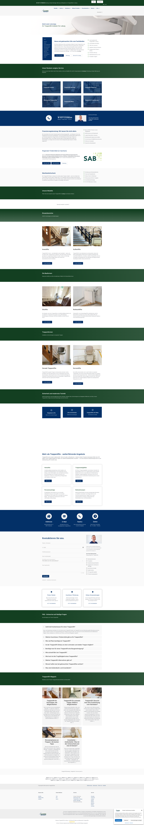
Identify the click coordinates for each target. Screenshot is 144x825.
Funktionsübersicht (46, 54)
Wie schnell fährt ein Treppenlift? (56, 652)
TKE (56, 796)
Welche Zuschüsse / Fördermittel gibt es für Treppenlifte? (64, 637)
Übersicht (45, 41)
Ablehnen (126, 820)
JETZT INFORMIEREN (51, 603)
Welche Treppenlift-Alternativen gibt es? (58, 660)
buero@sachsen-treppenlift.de (64, 525)
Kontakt (104, 785)
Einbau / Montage (76, 800)
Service (45, 43)
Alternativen (45, 55)
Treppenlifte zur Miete (77, 799)
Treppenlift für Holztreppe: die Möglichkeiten (52, 702)
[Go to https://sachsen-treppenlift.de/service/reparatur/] (92, 87)
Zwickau (92, 806)
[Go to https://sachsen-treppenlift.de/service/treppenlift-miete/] (72, 101)
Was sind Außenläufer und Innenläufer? (58, 668)
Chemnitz (93, 797)
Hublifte (39, 799)
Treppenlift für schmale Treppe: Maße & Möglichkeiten (72, 702)
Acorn (57, 799)
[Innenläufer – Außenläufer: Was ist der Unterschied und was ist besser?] (72, 732)
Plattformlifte (40, 797)
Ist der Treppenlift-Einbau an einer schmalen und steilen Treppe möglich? (69, 645)
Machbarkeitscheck (47, 47)
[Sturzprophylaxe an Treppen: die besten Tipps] (51, 732)
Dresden (92, 796)
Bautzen (92, 803)
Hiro (57, 797)
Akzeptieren (118, 820)
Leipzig (92, 799)
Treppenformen (46, 52)
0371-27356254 (66, 117)
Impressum (131, 822)
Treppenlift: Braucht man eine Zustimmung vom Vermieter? (92, 702)
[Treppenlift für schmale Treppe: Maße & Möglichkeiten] (72, 692)
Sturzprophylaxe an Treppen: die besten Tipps (52, 742)
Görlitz (92, 800)
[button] (141, 810)
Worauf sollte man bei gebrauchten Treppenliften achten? (64, 664)
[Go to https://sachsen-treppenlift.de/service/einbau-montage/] (51, 87)
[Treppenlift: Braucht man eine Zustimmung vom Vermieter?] (92, 692)
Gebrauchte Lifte (76, 797)
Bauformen (45, 51)
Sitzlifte (39, 796)
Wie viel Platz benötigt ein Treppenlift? (57, 641)
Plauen (92, 804)
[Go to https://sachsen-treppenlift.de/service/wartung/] (72, 87)
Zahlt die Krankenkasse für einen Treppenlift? (60, 627)
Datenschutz (127, 822)
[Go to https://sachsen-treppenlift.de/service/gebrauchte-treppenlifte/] (51, 101)
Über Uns (100, 785)
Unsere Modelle (46, 48)
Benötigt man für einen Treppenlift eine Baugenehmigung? (64, 648)
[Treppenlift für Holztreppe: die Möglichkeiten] (51, 692)
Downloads (99, 12)
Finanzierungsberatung (47, 44)
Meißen (92, 801)
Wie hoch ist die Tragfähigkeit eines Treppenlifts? (61, 656)
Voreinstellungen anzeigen (136, 820)
